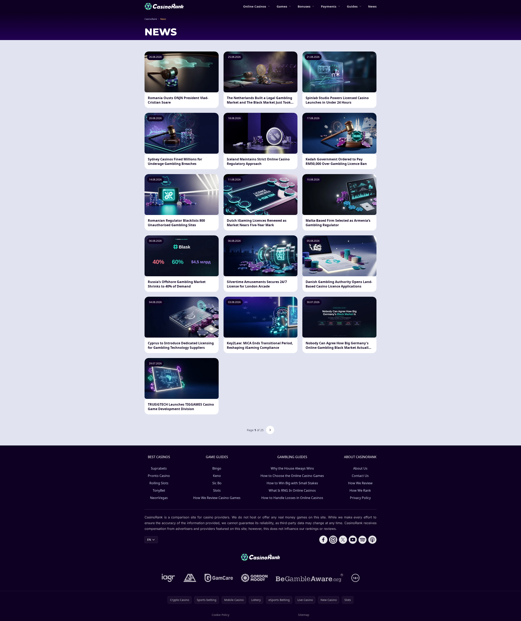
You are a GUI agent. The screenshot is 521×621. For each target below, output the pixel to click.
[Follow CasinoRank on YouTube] (353, 540)
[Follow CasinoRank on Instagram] (333, 540)
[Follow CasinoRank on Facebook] (323, 540)
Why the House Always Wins (292, 468)
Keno (217, 475)
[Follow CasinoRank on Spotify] (362, 540)
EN (149, 540)
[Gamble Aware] (309, 578)
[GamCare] (219, 578)
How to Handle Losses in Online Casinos (292, 498)
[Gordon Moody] (254, 578)
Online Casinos (254, 6)
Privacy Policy (360, 498)
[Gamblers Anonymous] (189, 578)
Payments (328, 6)
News (372, 6)
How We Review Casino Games (216, 498)
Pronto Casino (159, 475)
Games (282, 6)
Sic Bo (217, 483)
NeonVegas (159, 498)
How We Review (360, 483)
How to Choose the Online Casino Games (292, 475)
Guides (352, 6)
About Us (360, 468)
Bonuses (304, 6)
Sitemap (303, 615)
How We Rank (360, 490)
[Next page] (270, 430)
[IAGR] (168, 578)
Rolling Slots (158, 483)
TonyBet (159, 490)
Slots (217, 490)
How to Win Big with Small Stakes (292, 483)
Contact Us (360, 475)
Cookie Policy (220, 615)
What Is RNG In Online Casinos (292, 490)
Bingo (216, 468)
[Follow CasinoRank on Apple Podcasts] (372, 540)
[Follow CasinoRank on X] (343, 540)
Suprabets (159, 468)
